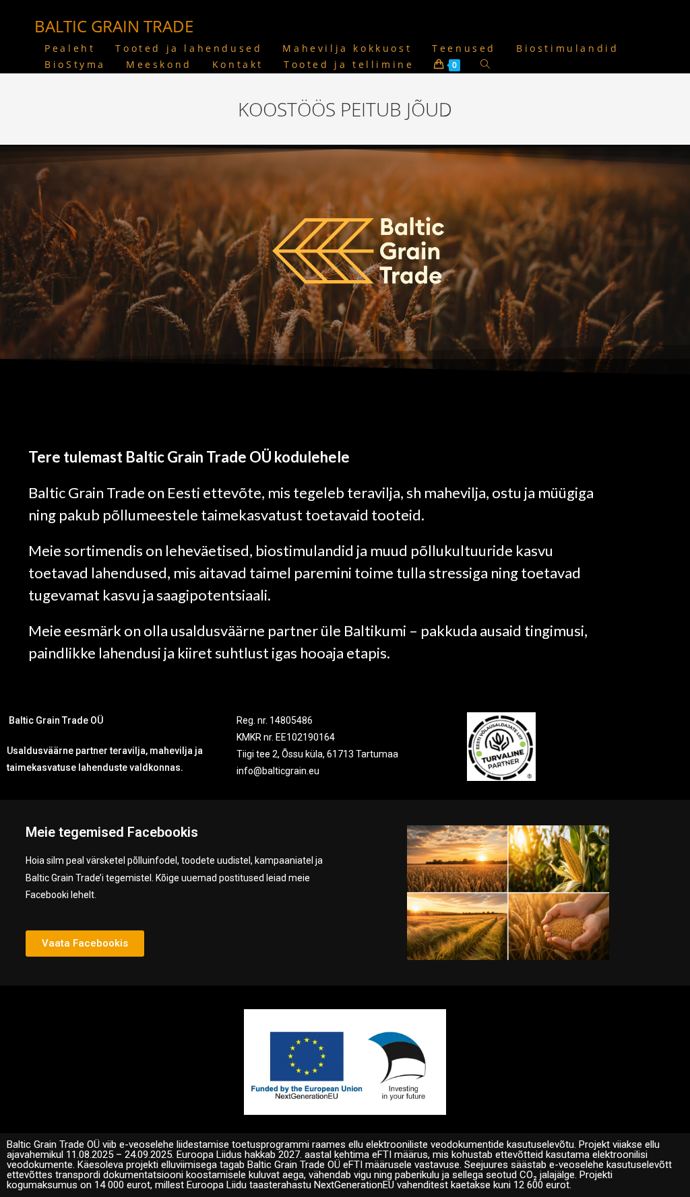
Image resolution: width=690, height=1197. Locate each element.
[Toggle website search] (485, 65)
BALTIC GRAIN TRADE (113, 26)
